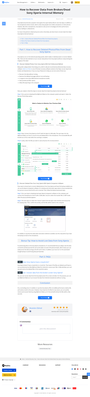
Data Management (22, 2)
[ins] (80, 369)
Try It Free (44, 86)
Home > (24, 359)
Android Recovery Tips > (31, 359)
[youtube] (77, 369)
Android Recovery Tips (27, 19)
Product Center (8, 370)
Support (64, 2)
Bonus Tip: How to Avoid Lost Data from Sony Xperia (35, 41)
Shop (78, 2)
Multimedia (41, 2)
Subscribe (85, 377)
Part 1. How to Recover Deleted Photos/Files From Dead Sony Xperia (39, 38)
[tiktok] (85, 369)
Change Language (9, 380)
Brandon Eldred (36, 308)
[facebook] (72, 369)
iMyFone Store (8, 375)
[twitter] (75, 369)
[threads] (83, 369)
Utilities (33, 2)
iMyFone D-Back (27, 69)
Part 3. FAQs (24, 43)
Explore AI (50, 2)
